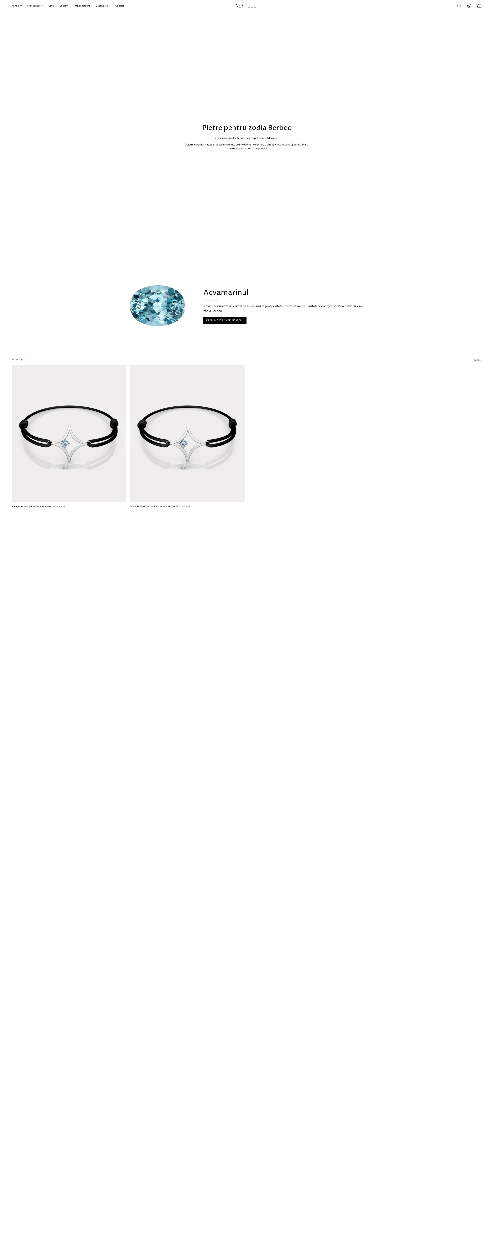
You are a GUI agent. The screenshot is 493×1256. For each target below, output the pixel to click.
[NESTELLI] (242, 6)
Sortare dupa (17, 359)
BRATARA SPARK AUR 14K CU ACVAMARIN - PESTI (155, 506)
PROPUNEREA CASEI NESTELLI (225, 320)
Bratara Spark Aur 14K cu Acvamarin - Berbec (33, 506)
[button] (459, 6)
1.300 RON (60, 507)
